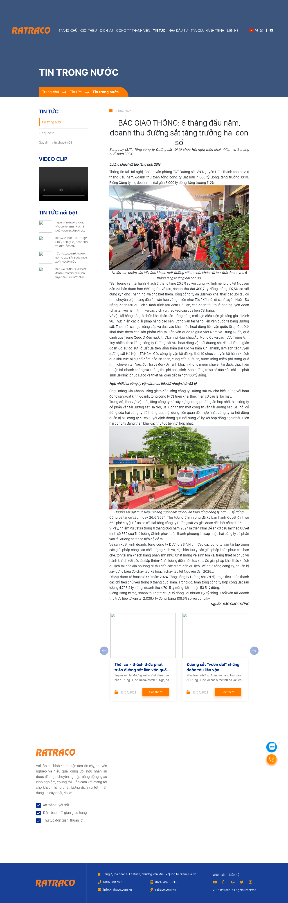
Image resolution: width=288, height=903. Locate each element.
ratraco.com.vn (165, 889)
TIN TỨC (159, 31)
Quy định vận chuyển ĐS (55, 142)
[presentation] (104, 650)
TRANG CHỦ (68, 31)
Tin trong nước (105, 92)
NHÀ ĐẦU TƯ (178, 31)
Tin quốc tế (46, 133)
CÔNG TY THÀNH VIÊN (133, 31)
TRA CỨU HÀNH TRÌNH (207, 31)
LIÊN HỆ (232, 31)
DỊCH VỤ (106, 31)
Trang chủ (50, 92)
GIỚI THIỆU (88, 31)
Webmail (219, 874)
